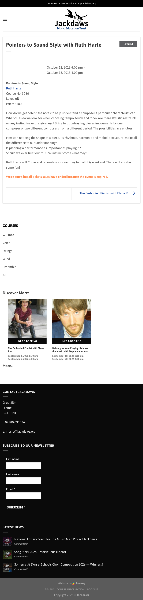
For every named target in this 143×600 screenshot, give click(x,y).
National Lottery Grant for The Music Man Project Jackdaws (55, 539)
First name (12, 459)
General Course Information (65, 589)
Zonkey (80, 583)
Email (10, 489)
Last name (12, 474)
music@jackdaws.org (21, 431)
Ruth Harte (13, 88)
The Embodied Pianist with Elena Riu (105, 193)
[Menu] (5, 19)
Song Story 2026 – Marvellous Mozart (40, 552)
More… (8, 366)
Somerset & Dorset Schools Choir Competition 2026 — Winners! (58, 564)
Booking (92, 589)
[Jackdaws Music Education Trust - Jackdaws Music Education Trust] (71, 19)
